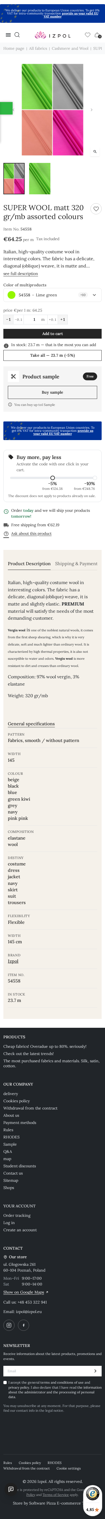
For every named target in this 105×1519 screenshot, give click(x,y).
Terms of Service (56, 1495)
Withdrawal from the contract (30, 1108)
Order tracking (17, 1215)
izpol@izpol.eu (29, 1311)
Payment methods (19, 1122)
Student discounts (19, 1165)
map (7, 1158)
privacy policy (18, 1387)
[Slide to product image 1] (14, 178)
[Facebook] (23, 1325)
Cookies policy (16, 1100)
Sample (10, 1144)
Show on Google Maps (23, 1292)
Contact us (13, 1173)
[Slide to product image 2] (39, 178)
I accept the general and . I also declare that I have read (55, 1389)
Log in (9, 1222)
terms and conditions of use (62, 1382)
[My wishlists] (87, 34)
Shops (8, 1187)
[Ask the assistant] (10, 1489)
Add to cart (52, 333)
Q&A (7, 1151)
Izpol (13, 961)
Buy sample (52, 392)
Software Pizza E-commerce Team (60, 1503)
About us (11, 1115)
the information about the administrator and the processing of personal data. (55, 1392)
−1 (8, 319)
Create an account (20, 1229)
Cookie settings (69, 1468)
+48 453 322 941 (32, 1302)
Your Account (19, 1205)
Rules (8, 1129)
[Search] (17, 35)
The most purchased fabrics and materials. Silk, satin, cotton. (51, 1063)
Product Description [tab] (29, 563)
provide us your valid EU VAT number (71, 14)
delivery (10, 1093)
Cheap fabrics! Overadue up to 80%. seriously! (45, 1046)
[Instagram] (9, 1325)
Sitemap (10, 1180)
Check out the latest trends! (28, 1053)
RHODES (11, 1137)
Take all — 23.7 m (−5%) (52, 355)
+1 (62, 319)
